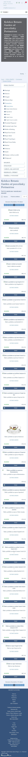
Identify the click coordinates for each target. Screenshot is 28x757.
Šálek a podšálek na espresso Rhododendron (14, 474)
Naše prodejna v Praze (14, 732)
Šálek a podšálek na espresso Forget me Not (14, 397)
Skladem (6, 196)
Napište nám (14, 726)
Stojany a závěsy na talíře (12, 155)
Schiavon (7, 148)
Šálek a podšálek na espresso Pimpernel (14, 454)
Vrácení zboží (14, 717)
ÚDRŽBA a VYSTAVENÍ (11, 175)
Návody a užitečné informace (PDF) (14, 715)
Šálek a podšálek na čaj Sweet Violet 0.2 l (14, 358)
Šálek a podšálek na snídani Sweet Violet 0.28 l (14, 610)
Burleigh (7, 90)
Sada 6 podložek (14, 230)
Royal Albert (8, 136)
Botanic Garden (7, 81)
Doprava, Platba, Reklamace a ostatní (14, 713)
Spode (6, 152)
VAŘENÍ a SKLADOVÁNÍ (11, 169)
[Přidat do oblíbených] (4, 223)
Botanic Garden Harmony (11, 109)
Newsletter (14, 730)
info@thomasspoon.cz (9, 8)
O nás (14, 723)
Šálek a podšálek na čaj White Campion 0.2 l (14, 377)
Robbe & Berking (10, 129)
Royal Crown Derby (10, 142)
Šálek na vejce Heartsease (14, 666)
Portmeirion (19, 79)
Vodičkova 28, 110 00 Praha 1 (14, 740)
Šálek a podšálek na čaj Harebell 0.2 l (14, 322)
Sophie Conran (9, 117)
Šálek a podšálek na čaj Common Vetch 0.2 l (14, 304)
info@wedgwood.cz (14, 744)
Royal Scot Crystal (10, 132)
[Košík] (25, 3)
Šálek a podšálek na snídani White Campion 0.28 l (14, 630)
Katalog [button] (22, 73)
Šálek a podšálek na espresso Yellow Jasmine (14, 512)
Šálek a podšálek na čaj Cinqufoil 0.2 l (14, 284)
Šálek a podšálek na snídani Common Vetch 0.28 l (14, 552)
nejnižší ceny (9, 191)
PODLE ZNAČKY (10, 79)
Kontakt (14, 725)
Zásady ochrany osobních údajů (14, 711)
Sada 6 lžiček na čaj (14, 212)
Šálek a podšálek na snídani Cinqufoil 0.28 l (14, 531)
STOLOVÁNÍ (7, 166)
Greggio (7, 97)
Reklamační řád (14, 709)
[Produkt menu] (26, 12)
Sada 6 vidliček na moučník (14, 266)
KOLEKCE (7, 162)
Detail (15, 223)
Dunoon (7, 93)
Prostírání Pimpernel (10, 123)
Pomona (8, 114)
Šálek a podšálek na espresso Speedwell (14, 492)
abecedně (3, 193)
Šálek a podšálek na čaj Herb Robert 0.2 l (14, 340)
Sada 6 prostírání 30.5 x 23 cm (14, 248)
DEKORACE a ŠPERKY (11, 172)
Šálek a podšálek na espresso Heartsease (14, 436)
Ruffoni (7, 145)
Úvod (2, 79)
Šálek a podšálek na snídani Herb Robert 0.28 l (14, 590)
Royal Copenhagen (10, 139)
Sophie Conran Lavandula (11, 120)
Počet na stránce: (15, 197)
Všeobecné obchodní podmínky (14, 707)
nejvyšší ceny (17, 191)
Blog (14, 728)
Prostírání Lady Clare (11, 126)
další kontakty (14, 746)
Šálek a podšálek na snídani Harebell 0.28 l (14, 571)
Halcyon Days (9, 100)
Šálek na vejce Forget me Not (14, 648)
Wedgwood (8, 158)
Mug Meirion (9, 111)
